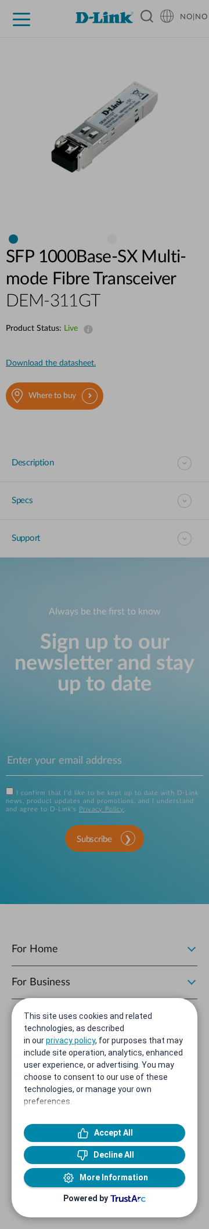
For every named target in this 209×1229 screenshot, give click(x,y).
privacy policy (70, 1040)
